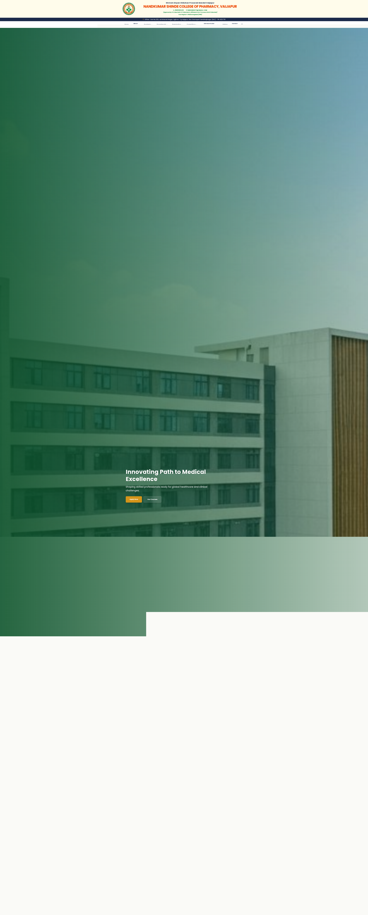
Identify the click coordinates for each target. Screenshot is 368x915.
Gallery (225, 24)
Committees (191, 24)
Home (127, 24)
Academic (147, 24)
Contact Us (235, 24)
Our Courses (152, 499)
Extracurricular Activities (209, 24)
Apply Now (134, 499)
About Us (135, 24)
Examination (176, 24)
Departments (161, 24)
